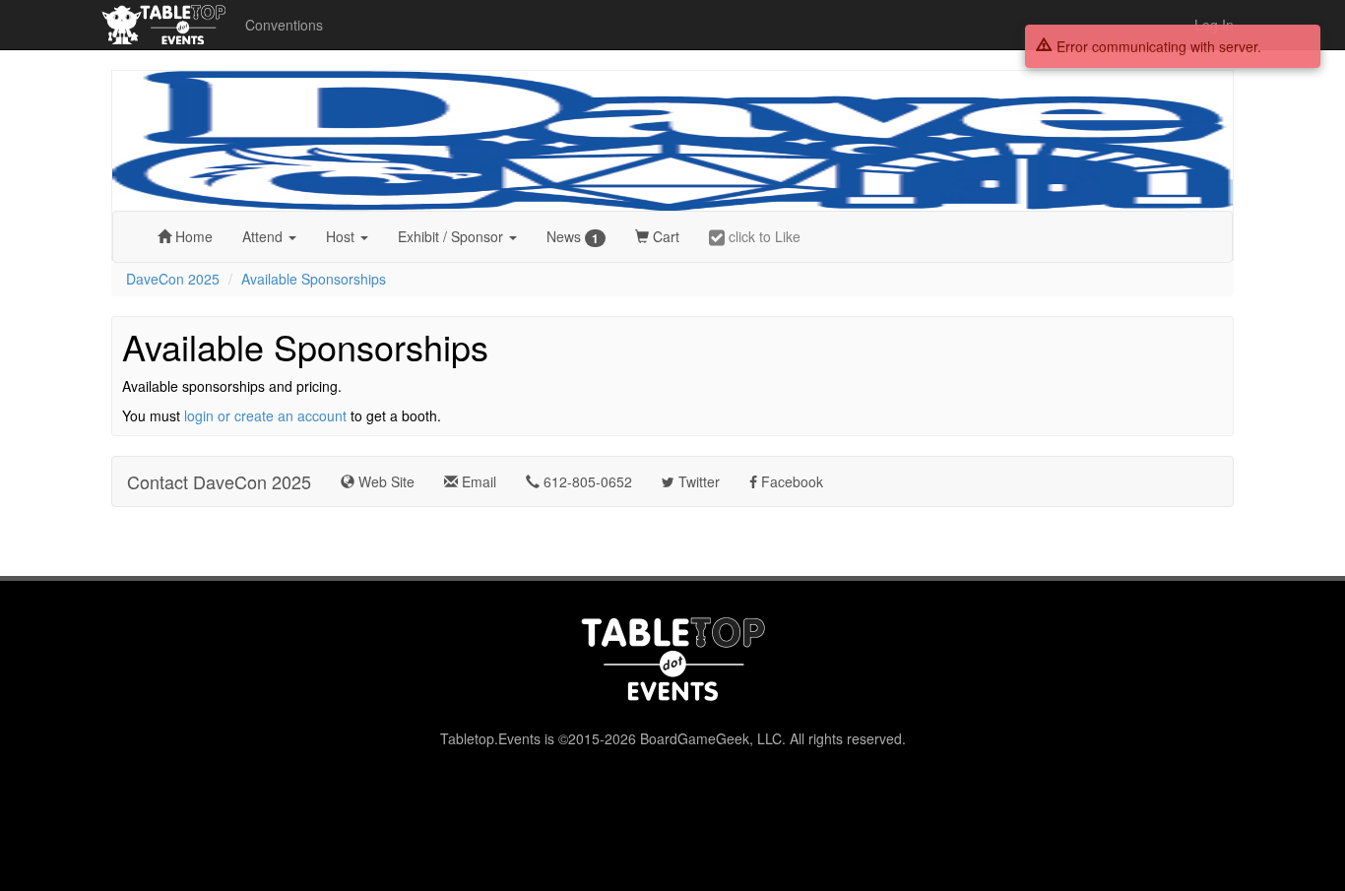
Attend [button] (264, 236)
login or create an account (265, 415)
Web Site (384, 481)
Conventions (284, 24)
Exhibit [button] (450, 236)
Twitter (697, 481)
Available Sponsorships (313, 278)
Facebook (790, 481)
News (572, 236)
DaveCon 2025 (173, 278)
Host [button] (342, 236)
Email (477, 481)
